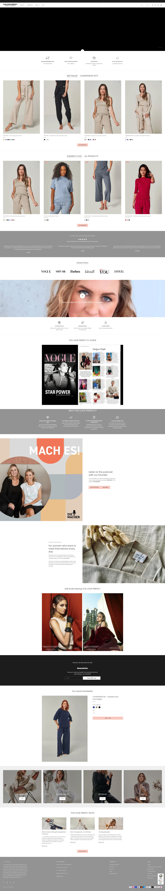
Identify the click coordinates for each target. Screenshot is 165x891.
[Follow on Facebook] (3, 882)
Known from (82, 262)
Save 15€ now (91, 678)
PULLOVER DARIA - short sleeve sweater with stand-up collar (138, 216)
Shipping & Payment (114, 864)
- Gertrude (137, 250)
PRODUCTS (22, 5)
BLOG (43, 5)
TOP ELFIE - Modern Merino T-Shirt (51, 216)
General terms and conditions (155, 866)
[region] (82, 29)
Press (110, 871)
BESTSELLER (72, 75)
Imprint (149, 864)
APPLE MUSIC (105, 487)
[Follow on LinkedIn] (13, 882)
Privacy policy (151, 869)
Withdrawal (150, 878)
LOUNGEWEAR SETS (89, 75)
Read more (44, 846)
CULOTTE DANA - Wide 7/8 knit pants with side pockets (96, 216)
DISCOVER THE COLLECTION (15, 40)
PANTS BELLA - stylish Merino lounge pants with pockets (55, 135)
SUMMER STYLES (74, 156)
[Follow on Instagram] (7, 882)
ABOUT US (37, 5)
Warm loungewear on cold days (80, 832)
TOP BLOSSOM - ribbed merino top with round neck (95, 135)
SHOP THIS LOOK (29, 40)
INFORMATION (30, 5)
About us (111, 869)
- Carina (28, 252)
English (147, 5)
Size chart (111, 866)
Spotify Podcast (95, 487)
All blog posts (82, 851)
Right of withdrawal (152, 875)
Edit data (150, 873)
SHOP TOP (76, 648)
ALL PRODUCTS (91, 156)
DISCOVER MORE (82, 145)
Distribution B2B (113, 873)
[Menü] (163, 874)
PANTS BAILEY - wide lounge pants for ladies (12, 135)
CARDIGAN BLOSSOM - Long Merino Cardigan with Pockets (137, 135)
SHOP (22, 798)
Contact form (59, 876)
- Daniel (82, 250)
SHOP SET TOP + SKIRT (115, 648)
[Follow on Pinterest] (10, 882)
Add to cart (108, 718)
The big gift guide (104, 832)
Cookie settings (151, 871)
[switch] (160, 883)
